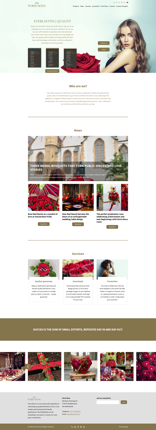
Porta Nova (104, 6)
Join (124, 402)
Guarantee (95, 6)
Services (88, 6)
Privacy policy (123, 427)
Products (76, 6)
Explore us (104, 43)
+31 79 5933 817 (75, 411)
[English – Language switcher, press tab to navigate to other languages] (127, 2)
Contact (112, 6)
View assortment (52, 71)
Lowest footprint (122, 6)
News (82, 6)
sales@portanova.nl (73, 414)
